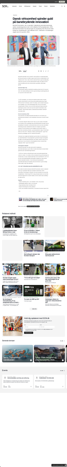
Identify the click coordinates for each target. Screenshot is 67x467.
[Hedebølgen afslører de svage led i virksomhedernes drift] (55, 295)
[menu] (64, 6)
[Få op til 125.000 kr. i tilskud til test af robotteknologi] (33, 225)
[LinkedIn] (41, 71)
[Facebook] (38, 71)
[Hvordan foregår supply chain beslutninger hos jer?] (12, 273)
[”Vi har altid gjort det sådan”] (33, 271)
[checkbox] (24, 329)
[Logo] (5, 6)
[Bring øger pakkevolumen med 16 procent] (55, 248)
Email (41, 324)
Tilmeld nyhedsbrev (28, 332)
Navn (25, 324)
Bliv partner (62, 1)
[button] (48, 195)
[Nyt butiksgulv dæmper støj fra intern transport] (33, 248)
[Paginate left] (3, 353)
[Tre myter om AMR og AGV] (33, 293)
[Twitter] (43, 71)
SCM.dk (24, 71)
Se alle (61, 340)
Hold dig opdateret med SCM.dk (58, 465)
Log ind (56, 1)
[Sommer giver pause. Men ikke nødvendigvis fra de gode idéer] (55, 273)
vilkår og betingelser (47, 329)
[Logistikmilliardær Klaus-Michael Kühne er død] (12, 226)
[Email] (45, 71)
